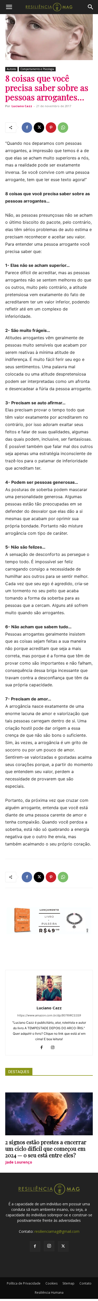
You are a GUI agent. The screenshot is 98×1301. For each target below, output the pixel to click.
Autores (11, 69)
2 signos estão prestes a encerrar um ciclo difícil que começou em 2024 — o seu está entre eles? (46, 1148)
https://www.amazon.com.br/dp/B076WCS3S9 (49, 1015)
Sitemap (68, 1283)
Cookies (51, 1283)
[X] (39, 127)
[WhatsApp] (63, 127)
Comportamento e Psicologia (37, 69)
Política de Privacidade (24, 1283)
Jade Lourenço (18, 1162)
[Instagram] (54, 1048)
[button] (9, 7)
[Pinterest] (51, 127)
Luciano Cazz (21, 106)
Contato (85, 1283)
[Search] (90, 7)
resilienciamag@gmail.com (56, 1231)
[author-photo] (49, 1000)
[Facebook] (27, 127)
